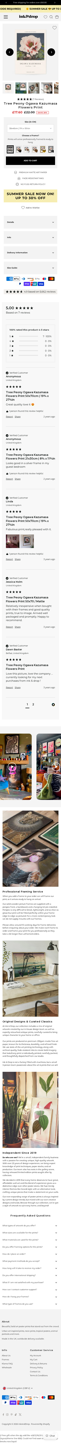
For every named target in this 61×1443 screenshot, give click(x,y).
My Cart (33, 1359)
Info (9, 237)
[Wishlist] (45, 17)
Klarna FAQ (7, 1363)
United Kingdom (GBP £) (18, 1388)
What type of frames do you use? (17, 1304)
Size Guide (12, 268)
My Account (35, 1355)
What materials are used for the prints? (20, 1240)
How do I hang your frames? (15, 1296)
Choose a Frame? (30, 135)
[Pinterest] (11, 1415)
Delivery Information (17, 252)
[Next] (51, 52)
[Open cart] (57, 16)
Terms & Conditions (39, 1375)
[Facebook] (3, 1415)
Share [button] (18, 416)
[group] (30, 308)
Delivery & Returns (38, 1363)
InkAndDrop (24, 1424)
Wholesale (7, 1367)
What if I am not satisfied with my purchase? (23, 1282)
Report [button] (9, 416)
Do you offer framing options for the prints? (22, 1247)
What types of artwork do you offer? (19, 1225)
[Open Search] (51, 16)
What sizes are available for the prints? (20, 1233)
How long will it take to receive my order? (21, 1268)
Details (10, 222)
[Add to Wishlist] (54, 28)
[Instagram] (7, 1415)
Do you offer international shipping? (19, 1275)
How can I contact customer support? (19, 1289)
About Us (6, 1355)
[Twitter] (20, 1415)
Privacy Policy (36, 1367)
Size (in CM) (30, 122)
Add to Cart (30, 160)
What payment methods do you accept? (21, 1261)
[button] (30, 99)
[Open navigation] (8, 17)
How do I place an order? (14, 1254)
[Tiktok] (15, 1415)
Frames (5, 1359)
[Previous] (10, 52)
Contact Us (35, 1371)
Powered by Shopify (40, 1424)
